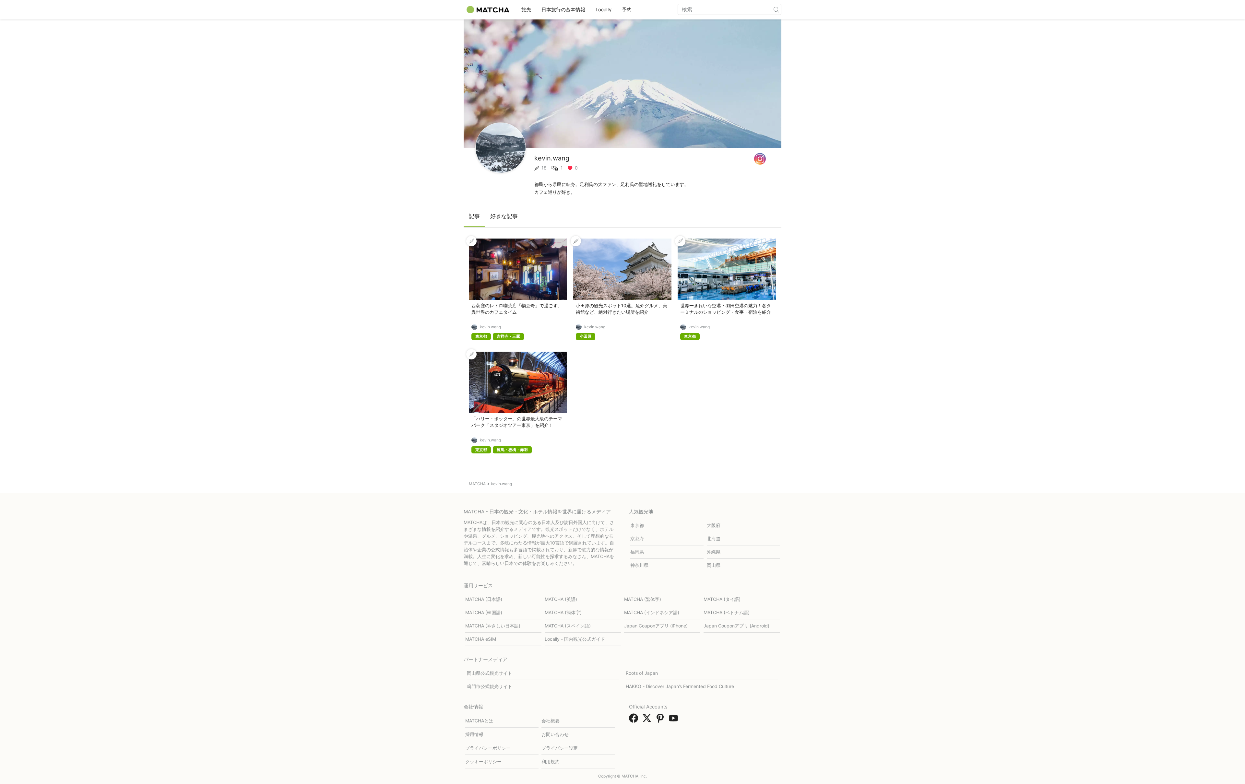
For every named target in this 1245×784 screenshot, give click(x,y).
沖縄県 (713, 552)
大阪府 (713, 525)
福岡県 (637, 552)
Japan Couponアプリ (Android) (736, 625)
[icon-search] (776, 9)
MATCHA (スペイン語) (568, 625)
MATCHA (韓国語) (483, 612)
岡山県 (713, 565)
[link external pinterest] (661, 720)
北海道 (713, 538)
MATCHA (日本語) (483, 599)
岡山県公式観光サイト (489, 673)
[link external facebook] (635, 720)
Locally (603, 9)
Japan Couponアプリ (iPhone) (656, 625)
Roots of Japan (642, 673)
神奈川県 (639, 565)
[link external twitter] (648, 720)
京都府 (637, 538)
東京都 (637, 525)
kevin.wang (490, 327)
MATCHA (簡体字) (563, 612)
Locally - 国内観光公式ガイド (575, 639)
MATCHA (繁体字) (642, 599)
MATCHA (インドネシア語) (651, 612)
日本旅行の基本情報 (563, 9)
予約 (627, 9)
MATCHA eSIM (480, 639)
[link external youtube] (675, 720)
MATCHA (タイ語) (722, 599)
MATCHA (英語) (561, 599)
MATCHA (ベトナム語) (727, 612)
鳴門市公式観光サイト (489, 686)
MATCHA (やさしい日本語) (492, 625)
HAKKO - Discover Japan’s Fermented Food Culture (680, 686)
